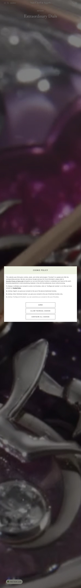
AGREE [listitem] (40, 305)
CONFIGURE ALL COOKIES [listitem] (40, 317)
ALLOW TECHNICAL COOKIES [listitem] (40, 311)
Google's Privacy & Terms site (14, 281)
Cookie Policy (17, 288)
